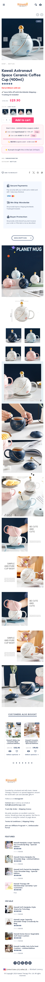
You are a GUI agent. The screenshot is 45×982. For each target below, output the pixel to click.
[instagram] (18, 963)
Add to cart (22, 120)
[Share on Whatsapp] (41, 172)
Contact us (9, 803)
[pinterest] (30, 963)
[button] (4, 4)
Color (4, 106)
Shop (4, 64)
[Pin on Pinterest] (37, 172)
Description (20, 238)
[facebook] (15, 963)
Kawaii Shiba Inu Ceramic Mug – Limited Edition (13, 741)
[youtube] (26, 963)
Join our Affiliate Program (15, 825)
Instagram (19, 799)
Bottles (11, 64)
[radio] (5, 112)
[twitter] (22, 963)
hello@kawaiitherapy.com (15, 805)
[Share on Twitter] (33, 172)
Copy (37, 132)
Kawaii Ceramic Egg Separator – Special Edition (31, 741)
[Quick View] (10, 751)
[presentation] (5, 39)
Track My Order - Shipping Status (18, 809)
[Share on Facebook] (29, 172)
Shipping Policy (28, 821)
